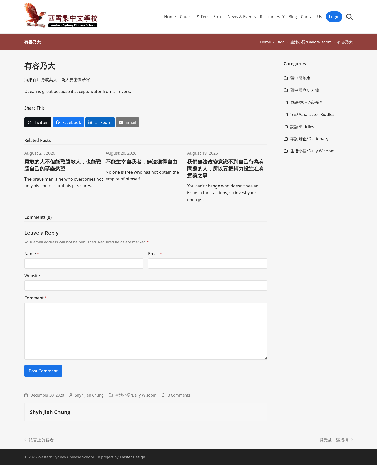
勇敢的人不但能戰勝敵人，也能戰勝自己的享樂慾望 (62, 165)
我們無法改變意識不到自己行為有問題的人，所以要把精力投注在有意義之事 (225, 168)
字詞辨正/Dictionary (309, 139)
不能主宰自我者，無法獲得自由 (141, 161)
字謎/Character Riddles (312, 114)
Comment (35, 298)
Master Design (132, 456)
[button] (349, 16)
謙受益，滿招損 (334, 440)
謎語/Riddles (302, 127)
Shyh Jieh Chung (89, 395)
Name (31, 253)
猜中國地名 (300, 78)
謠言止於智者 (39, 440)
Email (155, 253)
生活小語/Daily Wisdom (135, 395)
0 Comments (179, 395)
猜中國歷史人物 (304, 90)
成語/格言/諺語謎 (306, 102)
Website (32, 276)
